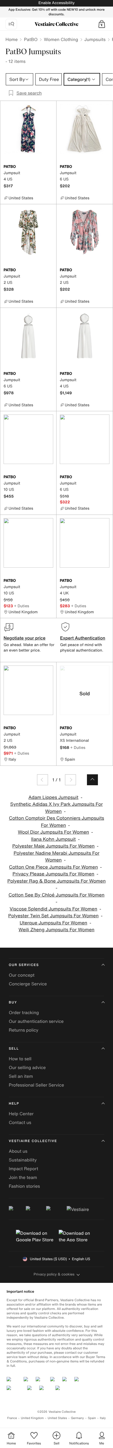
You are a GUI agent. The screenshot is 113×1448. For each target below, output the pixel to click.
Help (14, 1103)
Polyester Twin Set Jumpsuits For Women (53, 915)
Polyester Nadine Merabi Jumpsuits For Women (57, 857)
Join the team (23, 1177)
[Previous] (42, 779)
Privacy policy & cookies (54, 1274)
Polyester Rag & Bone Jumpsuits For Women (56, 881)
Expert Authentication (82, 638)
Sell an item (21, 1076)
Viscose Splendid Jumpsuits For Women (53, 909)
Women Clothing (61, 39)
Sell (14, 1048)
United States (57, 1418)
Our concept (22, 975)
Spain (92, 1418)
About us (18, 1151)
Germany (77, 1418)
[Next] (70, 779)
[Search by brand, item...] (11, 24)
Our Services (24, 965)
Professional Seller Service (36, 1085)
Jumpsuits (95, 39)
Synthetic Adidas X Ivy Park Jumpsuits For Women (56, 808)
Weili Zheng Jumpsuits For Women (57, 929)
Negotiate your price (25, 638)
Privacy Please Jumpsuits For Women (53, 874)
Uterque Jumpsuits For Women (53, 922)
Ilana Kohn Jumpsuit (53, 839)
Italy (103, 1418)
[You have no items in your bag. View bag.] (102, 24)
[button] (102, 24)
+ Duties (21, 606)
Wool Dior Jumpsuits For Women (53, 832)
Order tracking (24, 1012)
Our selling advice (27, 1067)
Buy (13, 1002)
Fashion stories (24, 1186)
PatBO (31, 39)
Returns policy (23, 1030)
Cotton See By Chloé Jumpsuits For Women (56, 895)
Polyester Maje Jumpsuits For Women (53, 846)
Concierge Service (28, 983)
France (12, 1418)
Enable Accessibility (56, 3)
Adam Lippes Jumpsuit (53, 797)
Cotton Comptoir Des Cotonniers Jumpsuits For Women (56, 822)
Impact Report (23, 1168)
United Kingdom (32, 1418)
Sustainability (23, 1160)
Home (11, 39)
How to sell (20, 1058)
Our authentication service (36, 1021)
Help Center (21, 1113)
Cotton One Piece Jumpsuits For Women (53, 867)
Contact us (20, 1122)
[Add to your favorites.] (50, 167)
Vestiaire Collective (33, 1141)
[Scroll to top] (92, 779)
